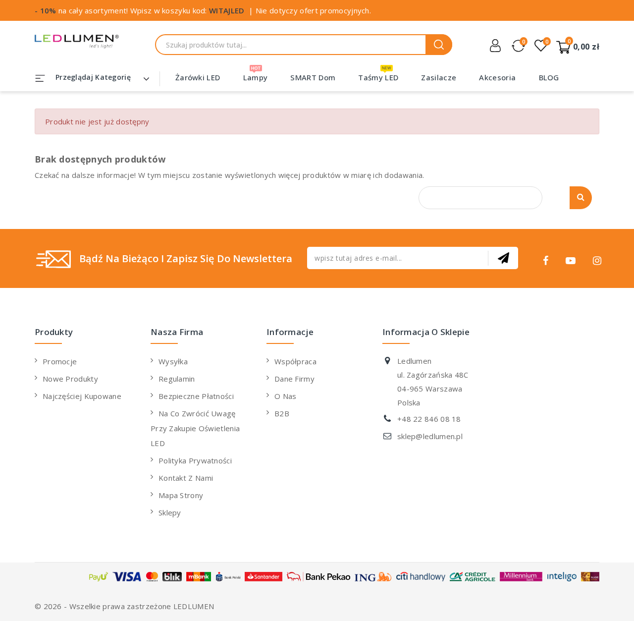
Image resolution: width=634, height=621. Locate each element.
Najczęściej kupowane (82, 396)
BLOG (549, 77)
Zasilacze (438, 77)
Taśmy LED (378, 77)
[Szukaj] (438, 44)
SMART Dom (312, 77)
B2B (281, 413)
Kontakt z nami (185, 478)
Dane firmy (294, 379)
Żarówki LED (197, 77)
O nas (285, 396)
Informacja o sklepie (426, 332)
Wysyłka (173, 361)
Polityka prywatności (195, 460)
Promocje (60, 361)
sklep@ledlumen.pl (430, 436)
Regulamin (176, 379)
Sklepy (169, 512)
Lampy (255, 77)
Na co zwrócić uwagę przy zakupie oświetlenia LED (195, 428)
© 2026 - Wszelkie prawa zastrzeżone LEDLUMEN (124, 606)
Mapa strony (180, 495)
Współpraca (295, 361)
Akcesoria (497, 77)
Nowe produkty (70, 379)
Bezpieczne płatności (196, 396)
